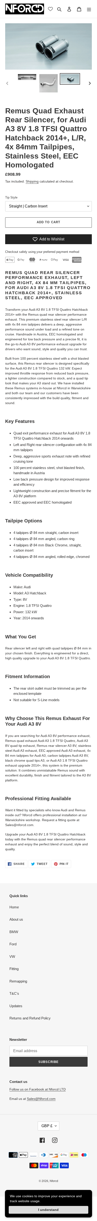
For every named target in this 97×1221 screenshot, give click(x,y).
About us (16, 919)
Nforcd (54, 1181)
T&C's (14, 993)
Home (14, 907)
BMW (13, 932)
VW (12, 957)
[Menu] (89, 9)
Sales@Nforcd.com (41, 1099)
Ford (12, 944)
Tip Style (11, 197)
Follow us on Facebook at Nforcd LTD (37, 1089)
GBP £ (47, 1126)
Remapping (18, 981)
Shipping (32, 181)
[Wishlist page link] (50, 9)
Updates (15, 1006)
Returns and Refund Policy (30, 1018)
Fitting (14, 969)
